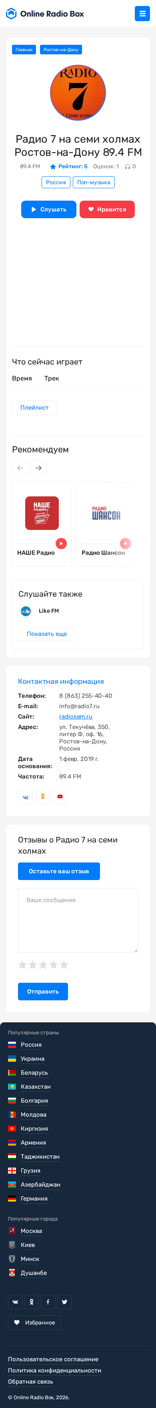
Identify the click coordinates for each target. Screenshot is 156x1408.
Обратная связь (30, 1381)
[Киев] (12, 1245)
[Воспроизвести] (61, 543)
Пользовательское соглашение (53, 1359)
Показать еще (47, 633)
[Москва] (12, 1231)
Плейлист (34, 407)
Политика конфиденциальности (54, 1370)
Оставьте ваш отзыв (59, 871)
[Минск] (12, 1259)
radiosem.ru (75, 716)
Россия (56, 182)
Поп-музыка (93, 182)
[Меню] (142, 13)
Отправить (43, 991)
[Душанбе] (12, 1273)
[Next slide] (38, 468)
